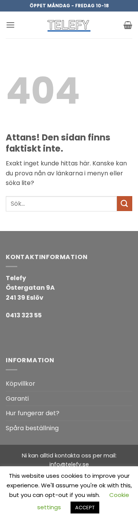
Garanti (17, 398)
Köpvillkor (20, 383)
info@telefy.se (69, 464)
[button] (10, 24)
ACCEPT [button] (85, 507)
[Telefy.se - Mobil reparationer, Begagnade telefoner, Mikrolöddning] (69, 24)
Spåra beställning (32, 428)
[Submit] (124, 203)
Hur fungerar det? (32, 413)
